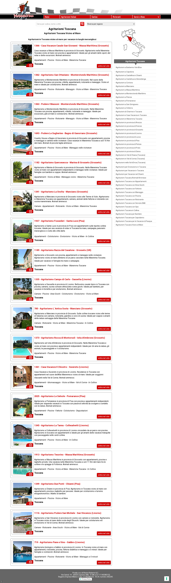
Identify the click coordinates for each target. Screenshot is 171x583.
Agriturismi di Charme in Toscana (129, 112)
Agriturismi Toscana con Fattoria (128, 189)
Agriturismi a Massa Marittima (128, 90)
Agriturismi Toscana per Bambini (129, 214)
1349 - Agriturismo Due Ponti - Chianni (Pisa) (57, 484)
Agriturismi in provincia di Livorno (129, 133)
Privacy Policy (86, 579)
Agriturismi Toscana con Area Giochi (130, 185)
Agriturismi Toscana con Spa (127, 207)
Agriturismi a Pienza (124, 97)
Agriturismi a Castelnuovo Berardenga (131, 79)
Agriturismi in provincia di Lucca (128, 137)
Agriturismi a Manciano (125, 86)
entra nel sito (104, 66)
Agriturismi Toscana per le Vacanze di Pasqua (134, 221)
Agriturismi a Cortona (124, 83)
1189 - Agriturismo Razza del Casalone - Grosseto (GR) (62, 250)
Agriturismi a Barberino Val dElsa (129, 67)
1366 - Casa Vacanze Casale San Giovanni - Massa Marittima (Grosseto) (71, 45)
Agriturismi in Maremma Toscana (129, 119)
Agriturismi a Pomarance (126, 101)
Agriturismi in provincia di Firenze (129, 126)
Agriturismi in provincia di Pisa (127, 141)
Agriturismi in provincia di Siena (128, 151)
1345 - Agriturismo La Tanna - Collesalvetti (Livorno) (61, 425)
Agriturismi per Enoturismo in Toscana (131, 167)
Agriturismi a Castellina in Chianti (129, 75)
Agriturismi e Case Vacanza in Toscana (131, 115)
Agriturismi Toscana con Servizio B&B (130, 203)
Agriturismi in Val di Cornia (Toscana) (130, 159)
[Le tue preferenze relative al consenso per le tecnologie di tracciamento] (166, 578)
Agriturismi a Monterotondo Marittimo (131, 94)
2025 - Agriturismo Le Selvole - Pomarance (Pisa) (59, 396)
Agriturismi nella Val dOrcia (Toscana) (130, 163)
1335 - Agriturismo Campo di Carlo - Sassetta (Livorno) (63, 279)
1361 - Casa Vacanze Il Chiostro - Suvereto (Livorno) (61, 367)
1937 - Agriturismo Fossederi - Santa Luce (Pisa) (59, 221)
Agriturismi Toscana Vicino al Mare (129, 225)
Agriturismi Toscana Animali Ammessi (131, 178)
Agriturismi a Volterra (124, 108)
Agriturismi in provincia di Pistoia (128, 144)
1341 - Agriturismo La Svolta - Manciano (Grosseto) (61, 191)
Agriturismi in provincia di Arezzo (129, 122)
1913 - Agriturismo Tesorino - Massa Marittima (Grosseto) (64, 454)
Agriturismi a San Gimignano (127, 104)
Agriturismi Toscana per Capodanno (130, 218)
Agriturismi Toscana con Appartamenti (131, 181)
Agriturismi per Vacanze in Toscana (130, 171)
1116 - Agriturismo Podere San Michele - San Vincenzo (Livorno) (67, 513)
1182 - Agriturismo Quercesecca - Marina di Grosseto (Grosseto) (68, 162)
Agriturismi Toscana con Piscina (128, 196)
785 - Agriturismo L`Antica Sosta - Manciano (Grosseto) (63, 308)
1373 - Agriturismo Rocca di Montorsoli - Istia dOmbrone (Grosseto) (69, 337)
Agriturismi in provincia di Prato (128, 148)
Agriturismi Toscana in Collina (127, 210)
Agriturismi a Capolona (125, 72)
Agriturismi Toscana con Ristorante (130, 199)
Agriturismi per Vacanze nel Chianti (130, 174)
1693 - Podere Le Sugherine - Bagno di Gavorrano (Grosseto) (65, 133)
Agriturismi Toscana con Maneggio (129, 192)
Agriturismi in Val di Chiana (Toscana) (130, 155)
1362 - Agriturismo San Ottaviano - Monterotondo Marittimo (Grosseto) (71, 75)
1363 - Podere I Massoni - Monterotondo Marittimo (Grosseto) (66, 104)
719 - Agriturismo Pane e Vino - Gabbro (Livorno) (59, 542)
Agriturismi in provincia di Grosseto (129, 130)
